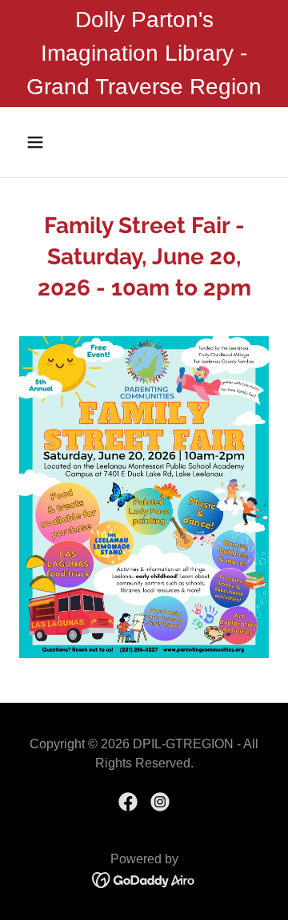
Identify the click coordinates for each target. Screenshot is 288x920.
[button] (47, 142)
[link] (128, 802)
